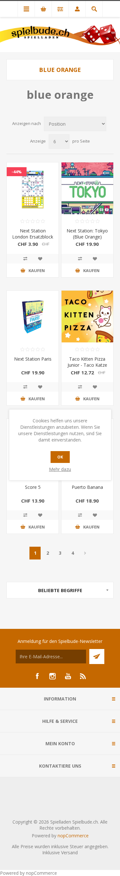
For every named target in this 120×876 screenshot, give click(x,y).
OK (60, 457)
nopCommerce (73, 836)
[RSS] (83, 676)
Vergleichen (25, 258)
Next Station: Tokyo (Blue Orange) (87, 234)
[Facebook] (37, 676)
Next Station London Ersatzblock (32, 234)
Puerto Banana (87, 487)
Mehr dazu (60, 469)
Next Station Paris (33, 359)
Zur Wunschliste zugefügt (40, 258)
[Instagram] (52, 676)
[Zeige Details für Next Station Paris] (33, 316)
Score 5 (33, 487)
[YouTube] (68, 676)
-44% (17, 172)
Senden (96, 656)
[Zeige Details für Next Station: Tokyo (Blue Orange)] (87, 188)
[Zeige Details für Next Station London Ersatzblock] (33, 188)
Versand (69, 852)
